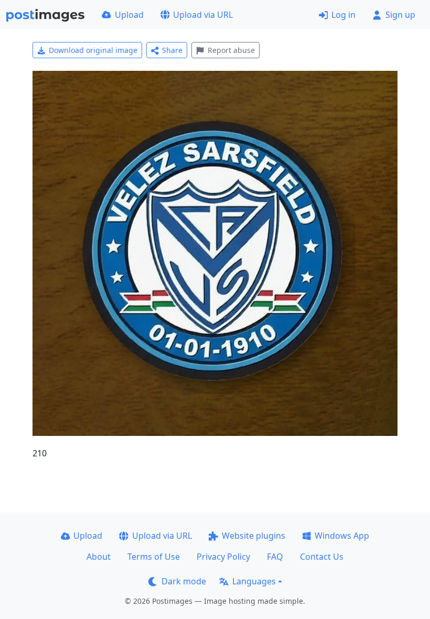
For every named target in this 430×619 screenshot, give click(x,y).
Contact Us (321, 556)
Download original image (93, 50)
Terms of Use (153, 556)
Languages (254, 581)
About (99, 556)
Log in (343, 14)
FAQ (275, 556)
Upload (129, 14)
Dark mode (184, 581)
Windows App (342, 535)
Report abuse (231, 50)
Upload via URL (203, 14)
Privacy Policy (223, 556)
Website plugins (253, 535)
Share (172, 50)
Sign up (400, 14)
